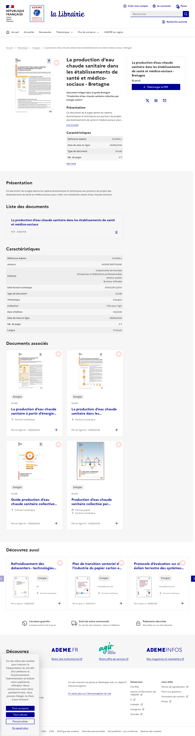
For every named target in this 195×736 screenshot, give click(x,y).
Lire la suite (72, 125)
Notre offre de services (112, 659)
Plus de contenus (86, 32)
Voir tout (71, 163)
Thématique (22, 47)
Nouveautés (45, 32)
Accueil (15, 32)
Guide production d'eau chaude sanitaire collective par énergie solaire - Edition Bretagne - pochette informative (33, 502)
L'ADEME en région (113, 32)
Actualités (29, 32)
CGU (43, 731)
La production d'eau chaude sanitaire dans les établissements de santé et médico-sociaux (63, 222)
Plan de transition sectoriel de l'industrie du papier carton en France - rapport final (97, 566)
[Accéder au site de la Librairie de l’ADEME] (67, 14)
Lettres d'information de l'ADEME (143, 693)
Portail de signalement (173, 686)
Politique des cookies (68, 731)
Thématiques (62, 32)
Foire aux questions (171, 691)
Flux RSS (134, 686)
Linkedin (135, 704)
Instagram (135, 709)
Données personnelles (93, 731)
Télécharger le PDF (157, 87)
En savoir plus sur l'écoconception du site (89, 693)
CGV (51, 731)
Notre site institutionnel (65, 659)
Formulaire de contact (173, 696)
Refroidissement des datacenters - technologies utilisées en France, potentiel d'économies (34, 566)
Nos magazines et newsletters (164, 659)
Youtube (135, 714)
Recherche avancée (177, 21)
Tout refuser (20, 715)
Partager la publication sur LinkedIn (156, 100)
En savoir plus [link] (20, 728)
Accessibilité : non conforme (123, 731)
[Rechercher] (186, 14)
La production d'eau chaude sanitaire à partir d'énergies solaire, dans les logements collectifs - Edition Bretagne (33, 411)
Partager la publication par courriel (164, 100)
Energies (36, 47)
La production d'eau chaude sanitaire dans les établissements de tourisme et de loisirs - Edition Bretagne (94, 411)
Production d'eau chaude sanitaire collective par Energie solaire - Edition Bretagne (91, 502)
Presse (164, 701)
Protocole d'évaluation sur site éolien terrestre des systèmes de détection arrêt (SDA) (158, 566)
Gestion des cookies (151, 731)
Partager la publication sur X (147, 100)
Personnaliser (20, 721)
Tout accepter (20, 708)
